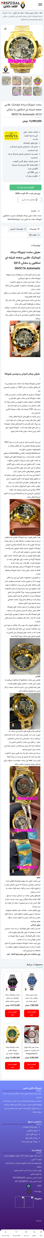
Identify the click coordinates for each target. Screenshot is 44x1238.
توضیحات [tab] (33, 229)
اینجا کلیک (15, 954)
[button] (5, 29)
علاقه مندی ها (16, 1236)
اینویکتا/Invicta (14, 219)
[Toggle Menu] (40, 4)
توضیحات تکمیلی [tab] (17, 229)
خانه (41, 1236)
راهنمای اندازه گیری (28, 199)
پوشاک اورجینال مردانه (30, 1141)
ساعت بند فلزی (18, 13)
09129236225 (19, 1177)
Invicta (35, 453)
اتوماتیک (19, 215)
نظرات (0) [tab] (33, 235)
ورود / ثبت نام (5, 1236)
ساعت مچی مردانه (31, 13)
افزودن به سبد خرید (27, 187)
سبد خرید (26, 1236)
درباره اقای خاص (32, 1134)
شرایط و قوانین (32, 1130)
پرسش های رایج (32, 1138)
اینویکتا (39, 219)
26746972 (23, 1181)
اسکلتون (6, 215)
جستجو (34, 1236)
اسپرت (12, 215)
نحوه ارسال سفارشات (30, 1127)
